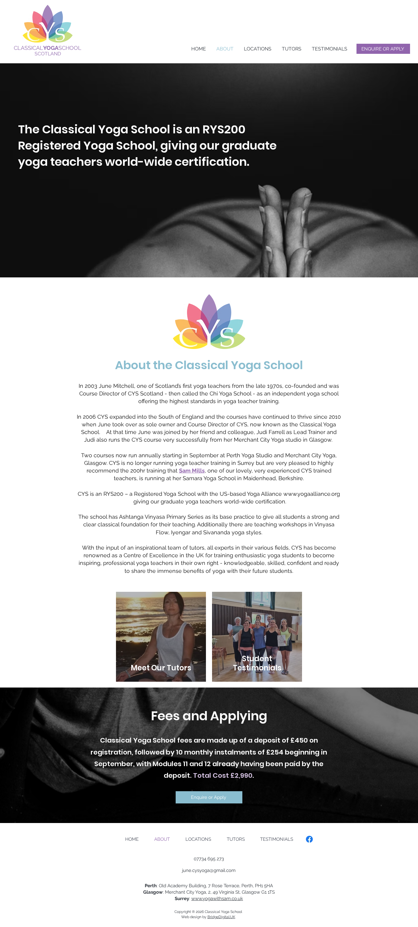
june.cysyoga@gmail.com (209, 870)
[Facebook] (309, 839)
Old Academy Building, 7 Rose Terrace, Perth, (207, 885)
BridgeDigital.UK (221, 917)
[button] (257, 49)
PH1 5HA (264, 885)
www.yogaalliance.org (311, 494)
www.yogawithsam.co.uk (217, 898)
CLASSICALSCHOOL (47, 48)
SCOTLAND (48, 54)
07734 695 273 (209, 859)
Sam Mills (192, 470)
